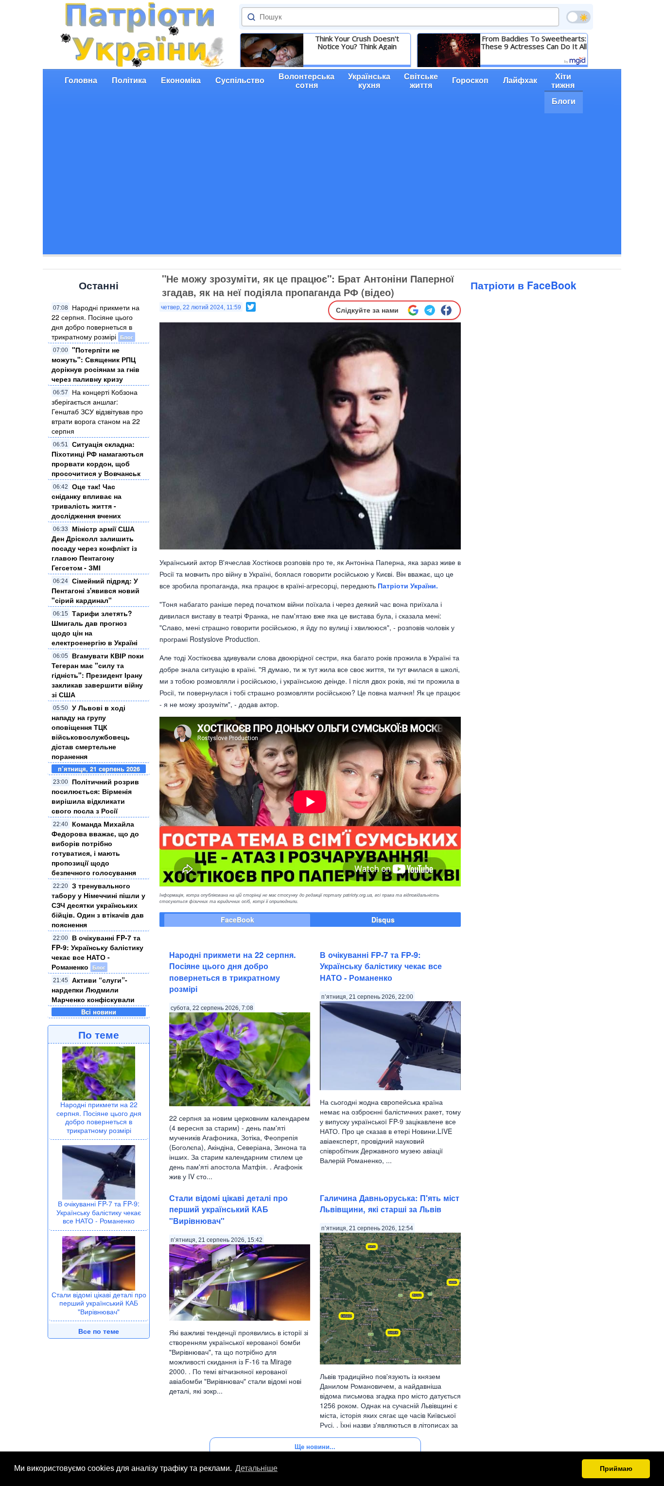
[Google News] (413, 310)
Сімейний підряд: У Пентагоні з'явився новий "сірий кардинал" (96, 590)
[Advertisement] (332, 186)
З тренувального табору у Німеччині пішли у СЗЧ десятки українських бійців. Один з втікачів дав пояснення (98, 905)
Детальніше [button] (256, 1468)
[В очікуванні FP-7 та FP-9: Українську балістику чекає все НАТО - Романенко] (98, 1171)
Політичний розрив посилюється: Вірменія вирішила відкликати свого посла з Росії (95, 796)
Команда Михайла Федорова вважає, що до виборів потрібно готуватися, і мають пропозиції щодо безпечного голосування (95, 848)
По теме (98, 1034)
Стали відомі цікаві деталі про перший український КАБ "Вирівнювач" (99, 1303)
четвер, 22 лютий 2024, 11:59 (201, 307)
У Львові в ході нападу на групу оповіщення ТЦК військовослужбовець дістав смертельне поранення (91, 732)
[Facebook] (446, 310)
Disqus (383, 919)
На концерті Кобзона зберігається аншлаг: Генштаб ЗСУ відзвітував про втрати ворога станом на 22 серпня (97, 411)
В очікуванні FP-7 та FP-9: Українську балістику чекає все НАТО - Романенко (97, 952)
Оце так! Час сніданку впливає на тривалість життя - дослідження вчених (87, 500)
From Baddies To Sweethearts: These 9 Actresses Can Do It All (534, 42)
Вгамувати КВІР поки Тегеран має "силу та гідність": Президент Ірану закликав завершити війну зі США (98, 675)
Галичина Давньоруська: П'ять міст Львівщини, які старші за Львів (389, 1203)
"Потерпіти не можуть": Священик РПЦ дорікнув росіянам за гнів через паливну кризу (96, 364)
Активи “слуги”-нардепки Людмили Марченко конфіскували (93, 989)
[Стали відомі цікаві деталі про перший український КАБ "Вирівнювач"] (98, 1262)
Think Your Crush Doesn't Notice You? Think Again (357, 42)
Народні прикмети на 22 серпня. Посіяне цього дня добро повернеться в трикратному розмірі (96, 321)
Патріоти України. (408, 585)
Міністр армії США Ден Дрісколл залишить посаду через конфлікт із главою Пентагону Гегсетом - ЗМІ (94, 548)
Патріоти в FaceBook (524, 285)
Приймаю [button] (616, 1468)
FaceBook (237, 919)
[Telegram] (430, 310)
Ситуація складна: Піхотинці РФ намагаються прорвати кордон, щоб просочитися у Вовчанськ (97, 458)
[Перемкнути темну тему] (578, 17)
